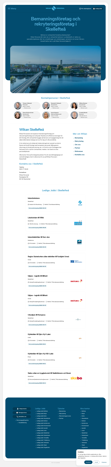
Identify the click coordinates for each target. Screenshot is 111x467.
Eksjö (83, 413)
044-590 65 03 (83, 115)
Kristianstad (85, 425)
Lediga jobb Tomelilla (43, 437)
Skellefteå (84, 433)
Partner (77, 148)
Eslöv (83, 416)
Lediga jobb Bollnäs (42, 411)
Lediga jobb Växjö (42, 445)
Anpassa (104, 462)
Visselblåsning (22, 422)
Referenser (79, 151)
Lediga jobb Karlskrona (43, 423)
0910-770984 (82, 106)
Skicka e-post (27, 108)
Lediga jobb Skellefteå (43, 433)
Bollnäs (84, 411)
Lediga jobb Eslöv (42, 416)
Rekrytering (79, 141)
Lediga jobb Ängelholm (43, 447)
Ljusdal (84, 428)
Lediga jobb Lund (41, 430)
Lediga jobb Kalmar (42, 421)
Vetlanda (84, 442)
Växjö (83, 445)
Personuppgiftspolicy (23, 420)
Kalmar (84, 421)
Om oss (78, 144)
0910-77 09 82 (26, 106)
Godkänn (88, 462)
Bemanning (79, 138)
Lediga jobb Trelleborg (43, 440)
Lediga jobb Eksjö (42, 413)
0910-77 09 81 (54, 106)
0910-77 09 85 (54, 115)
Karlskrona (85, 423)
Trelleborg (85, 440)
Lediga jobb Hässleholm (43, 418)
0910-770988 (26, 115)
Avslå (96, 462)
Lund (83, 430)
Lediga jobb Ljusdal (42, 428)
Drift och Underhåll (55, 462)
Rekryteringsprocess (65, 416)
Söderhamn (85, 435)
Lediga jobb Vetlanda (43, 442)
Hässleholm (85, 418)
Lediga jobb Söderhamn (43, 435)
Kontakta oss (79, 155)
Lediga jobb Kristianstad (44, 425)
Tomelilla (84, 437)
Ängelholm (85, 447)
